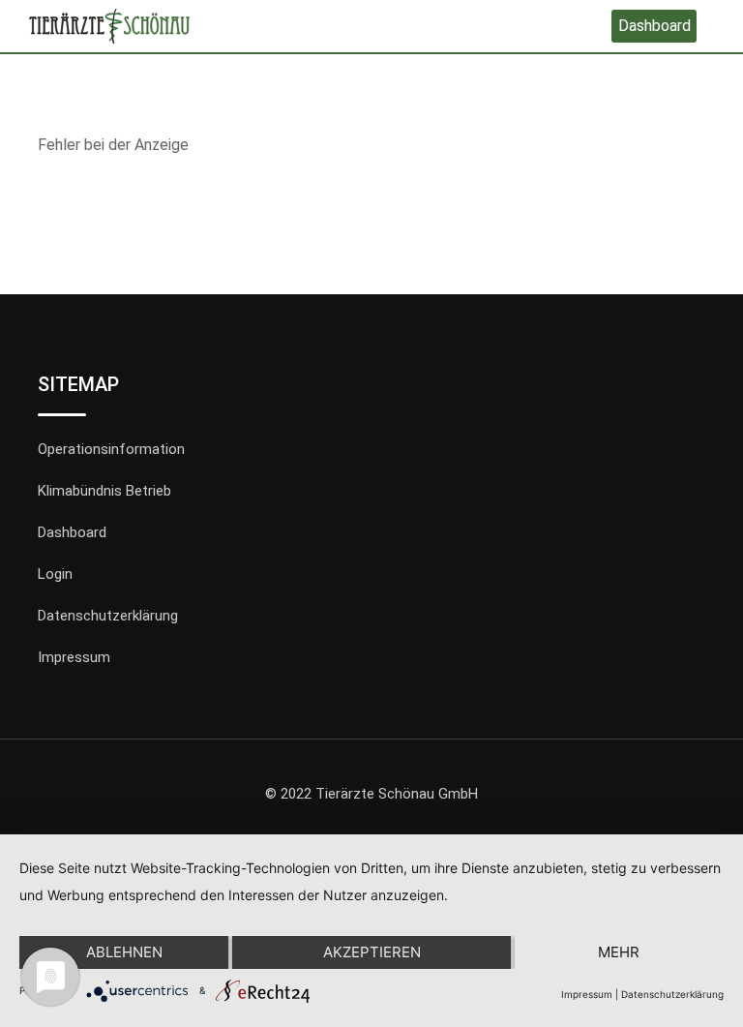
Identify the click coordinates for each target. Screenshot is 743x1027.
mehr (618, 952)
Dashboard (654, 25)
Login (55, 574)
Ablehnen (124, 952)
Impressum (74, 657)
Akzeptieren (372, 952)
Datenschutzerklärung (108, 615)
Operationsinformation (111, 449)
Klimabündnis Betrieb (104, 490)
